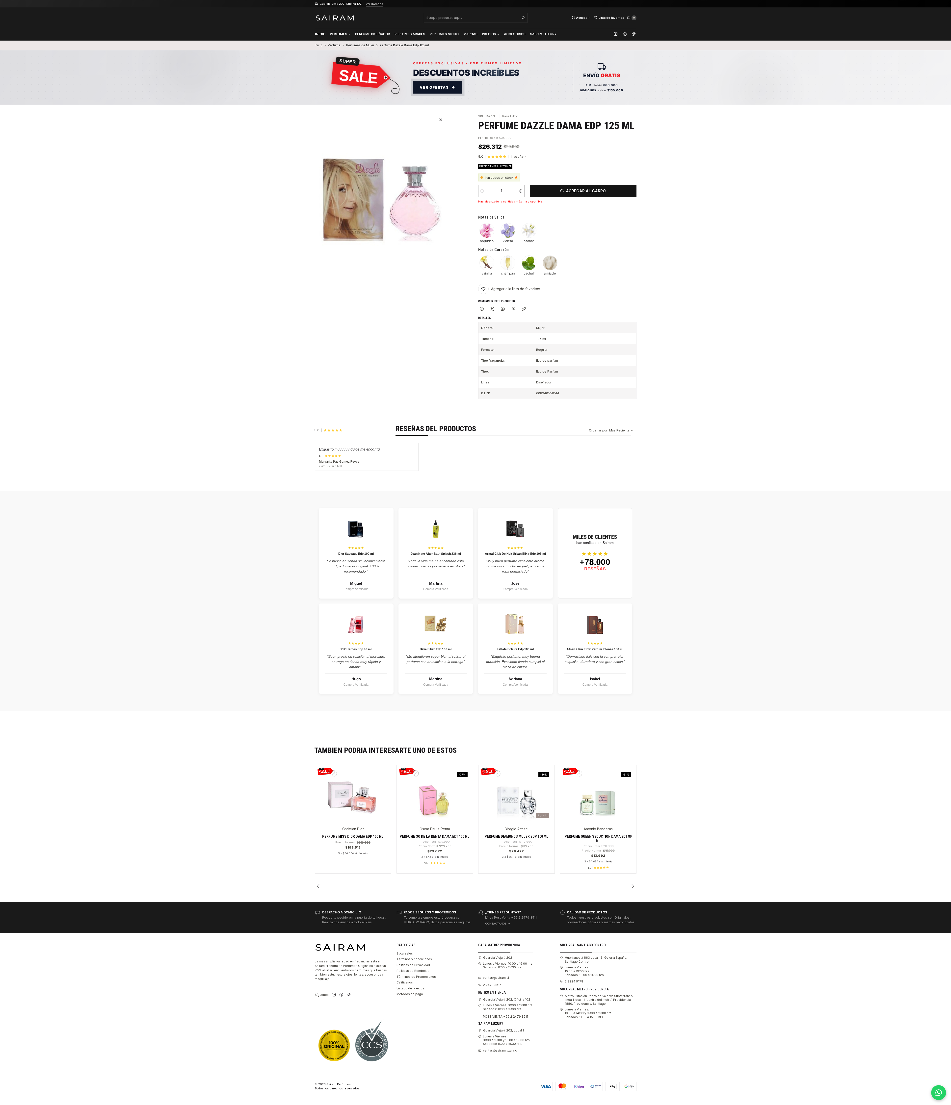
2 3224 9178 (574, 981)
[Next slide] (632, 886)
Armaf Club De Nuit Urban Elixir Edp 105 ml (515, 553)
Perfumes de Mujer (360, 45)
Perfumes (338, 34)
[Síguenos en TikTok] (634, 34)
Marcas (470, 34)
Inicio (320, 34)
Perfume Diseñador (372, 34)
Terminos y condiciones (414, 959)
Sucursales (404, 953)
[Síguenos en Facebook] (625, 34)
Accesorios (515, 34)
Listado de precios (410, 988)
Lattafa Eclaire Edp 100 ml (515, 649)
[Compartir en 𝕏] (492, 309)
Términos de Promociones (416, 977)
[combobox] (476, 18)
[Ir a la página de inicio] (335, 18)
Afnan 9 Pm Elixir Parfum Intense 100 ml (595, 649)
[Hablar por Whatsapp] (938, 1092)
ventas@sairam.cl (496, 977)
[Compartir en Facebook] (482, 309)
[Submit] (523, 18)
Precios (489, 34)
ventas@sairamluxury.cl (500, 1050)
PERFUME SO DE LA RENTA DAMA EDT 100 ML (435, 836)
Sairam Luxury (543, 34)
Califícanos (404, 982)
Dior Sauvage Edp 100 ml (356, 553)
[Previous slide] (318, 886)
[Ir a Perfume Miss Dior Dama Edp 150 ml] (352, 794)
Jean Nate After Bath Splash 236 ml (436, 553)
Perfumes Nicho (444, 34)
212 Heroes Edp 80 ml (356, 649)
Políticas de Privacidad (413, 965)
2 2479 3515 (492, 985)
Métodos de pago (409, 994)
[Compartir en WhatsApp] (503, 309)
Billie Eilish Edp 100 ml (435, 649)
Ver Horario (377, 4)
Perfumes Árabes (410, 34)
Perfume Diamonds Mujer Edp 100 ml (516, 836)
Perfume (334, 45)
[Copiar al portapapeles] (524, 309)
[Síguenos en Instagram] (615, 34)
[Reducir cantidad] (482, 191)
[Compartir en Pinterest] (513, 309)
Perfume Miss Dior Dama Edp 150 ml (353, 836)
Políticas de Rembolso (412, 971)
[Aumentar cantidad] (520, 191)
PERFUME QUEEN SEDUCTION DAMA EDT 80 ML (598, 838)
